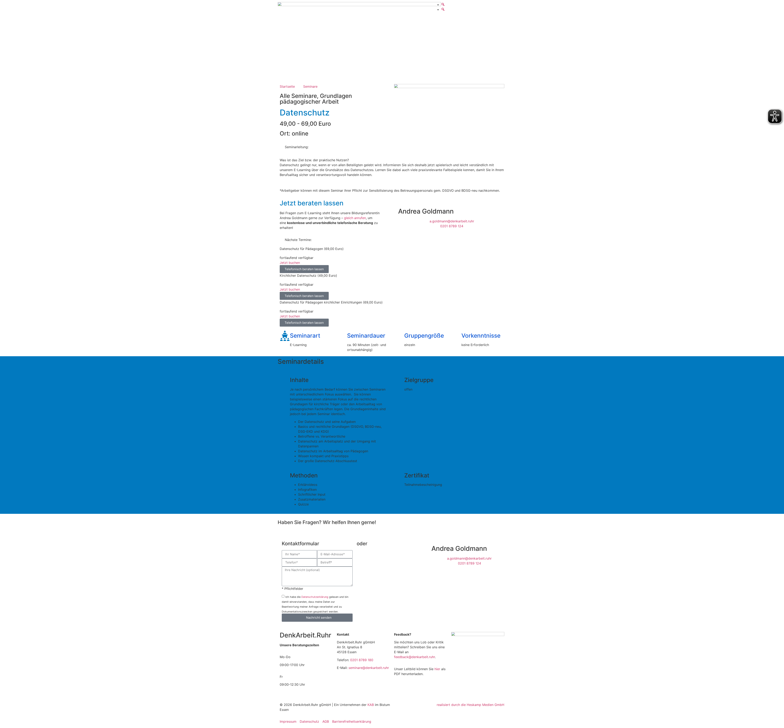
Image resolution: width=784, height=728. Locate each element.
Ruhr (305, 635)
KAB (371, 705)
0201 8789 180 (361, 660)
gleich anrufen (355, 218)
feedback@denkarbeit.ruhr (414, 657)
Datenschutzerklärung (314, 596)
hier (437, 669)
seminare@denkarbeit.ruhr (369, 668)
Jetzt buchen (290, 263)
